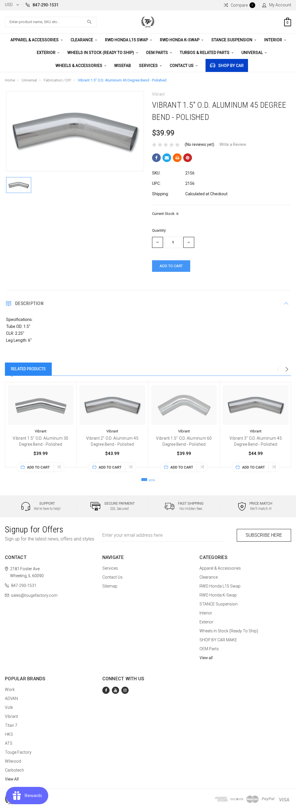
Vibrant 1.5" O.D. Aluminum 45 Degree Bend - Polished (122, 80)
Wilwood (13, 761)
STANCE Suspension (232, 40)
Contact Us (182, 65)
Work (10, 689)
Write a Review (232, 144)
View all (205, 657)
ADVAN (11, 698)
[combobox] (51, 22)
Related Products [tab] (28, 368)
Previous (278, 369)
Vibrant (11, 716)
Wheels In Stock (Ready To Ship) (101, 52)
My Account (280, 5)
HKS (9, 734)
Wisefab (122, 65)
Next (286, 369)
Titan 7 (11, 725)
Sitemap (109, 586)
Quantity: (159, 230)
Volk (9, 707)
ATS (8, 743)
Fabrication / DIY (57, 80)
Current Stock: (165, 213)
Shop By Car (231, 65)
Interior (273, 40)
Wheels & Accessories (79, 65)
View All (11, 779)
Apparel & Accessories (35, 40)
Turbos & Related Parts (205, 52)
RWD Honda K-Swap (180, 40)
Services (149, 65)
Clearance (82, 40)
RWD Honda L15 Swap (127, 40)
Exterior (46, 52)
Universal (252, 52)
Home (10, 80)
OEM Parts (157, 52)
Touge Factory (18, 752)
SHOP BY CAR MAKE (218, 640)
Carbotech (14, 770)
